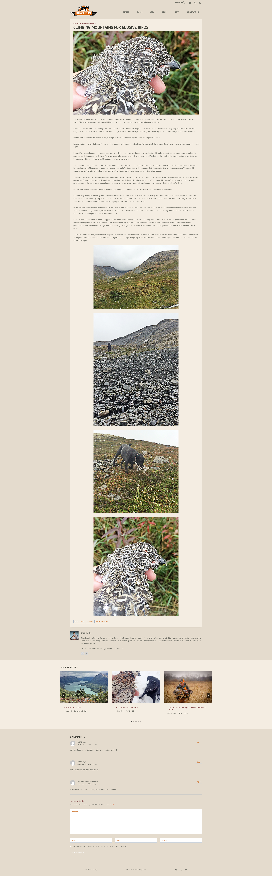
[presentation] (84, 687)
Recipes (165, 12)
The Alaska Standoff (73, 707)
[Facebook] (190, 3)
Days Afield (77, 23)
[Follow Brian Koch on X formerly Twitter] (86, 653)
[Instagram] (200, 3)
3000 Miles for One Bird (127, 707)
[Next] (208, 695)
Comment (75, 811)
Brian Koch (69, 711)
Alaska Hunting (79, 621)
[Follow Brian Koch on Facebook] (82, 653)
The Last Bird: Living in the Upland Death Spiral (186, 708)
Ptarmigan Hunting (89, 23)
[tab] (131, 721)
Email (118, 840)
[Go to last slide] (63, 695)
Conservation (193, 12)
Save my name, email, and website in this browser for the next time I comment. (99, 846)
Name (74, 840)
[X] (195, 3)
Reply (198, 742)
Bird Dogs (90, 621)
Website (164, 840)
